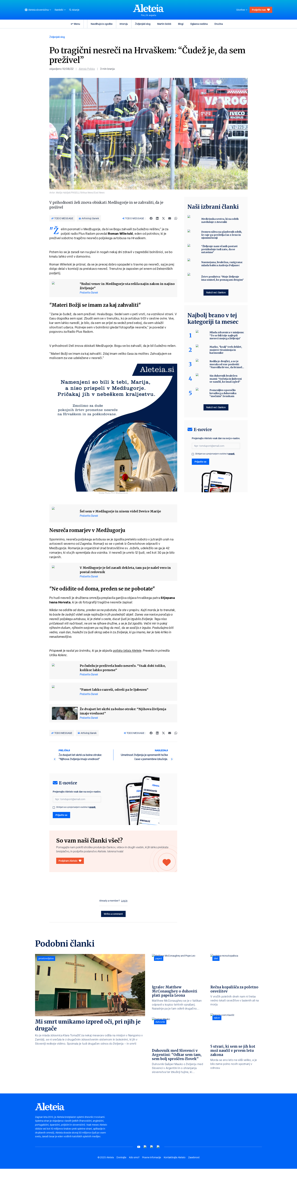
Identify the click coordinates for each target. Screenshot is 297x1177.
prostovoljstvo (46, 958)
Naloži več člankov (216, 292)
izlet (216, 958)
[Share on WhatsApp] (175, 218)
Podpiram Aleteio (68, 860)
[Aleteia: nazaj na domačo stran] (148, 8)
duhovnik (160, 1021)
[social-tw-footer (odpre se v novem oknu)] (151, 1147)
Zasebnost (194, 1157)
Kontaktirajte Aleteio (174, 1157)
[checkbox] (54, 807)
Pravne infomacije (151, 1157)
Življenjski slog (142, 23)
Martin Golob (164, 23)
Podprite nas (259, 9)
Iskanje (75, 9)
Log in (124, 900)
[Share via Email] (169, 218)
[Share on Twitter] (163, 218)
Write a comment (113, 913)
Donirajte (121, 1157)
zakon (217, 1017)
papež (158, 958)
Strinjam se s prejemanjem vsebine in (76, 807)
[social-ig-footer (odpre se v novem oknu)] (158, 1147)
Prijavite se (61, 815)
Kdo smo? (134, 1157)
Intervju (124, 23)
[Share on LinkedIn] (157, 218)
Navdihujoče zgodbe (102, 23)
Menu (77, 23)
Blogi (180, 23)
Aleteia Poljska (87, 69)
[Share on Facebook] (151, 218)
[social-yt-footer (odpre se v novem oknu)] (138, 1147)
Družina (218, 23)
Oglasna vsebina (199, 23)
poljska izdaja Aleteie (127, 651)
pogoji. (92, 807)
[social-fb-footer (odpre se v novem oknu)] (145, 1147)
